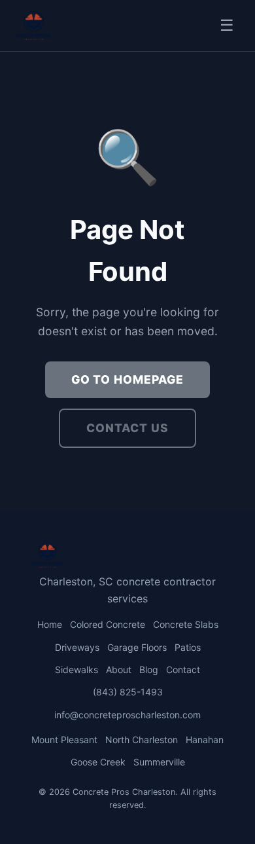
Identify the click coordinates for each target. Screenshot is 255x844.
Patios (188, 647)
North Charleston (141, 739)
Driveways (77, 647)
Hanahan (205, 739)
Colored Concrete (107, 624)
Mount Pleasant (64, 739)
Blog (148, 669)
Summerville (159, 761)
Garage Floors (137, 647)
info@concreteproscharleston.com (127, 714)
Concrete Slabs (185, 624)
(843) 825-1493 (128, 691)
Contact (183, 669)
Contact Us (127, 428)
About (118, 669)
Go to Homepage (127, 379)
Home (49, 624)
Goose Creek (98, 761)
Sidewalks (76, 669)
